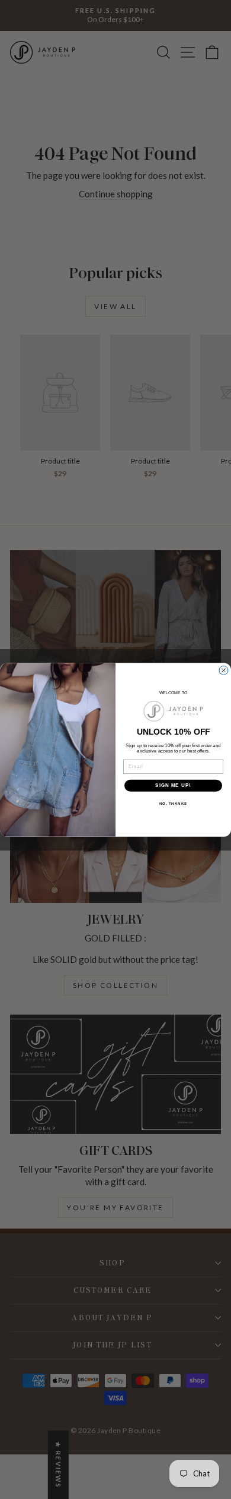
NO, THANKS (173, 803)
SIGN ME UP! (173, 785)
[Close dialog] (223, 670)
